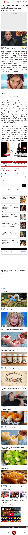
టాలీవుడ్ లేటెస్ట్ (7, 490)
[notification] (26, 1)
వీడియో (5, 503)
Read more (7, 154)
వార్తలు (2, 5)
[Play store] (23, 1)
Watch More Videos (7, 505)
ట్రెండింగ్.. (14, 171)
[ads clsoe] (27, 527)
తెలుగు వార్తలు (17, 168)
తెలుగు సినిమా (15, 5)
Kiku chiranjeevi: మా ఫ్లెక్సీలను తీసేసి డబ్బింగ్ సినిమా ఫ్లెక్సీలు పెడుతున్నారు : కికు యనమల (14, 499)
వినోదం (3, 171)
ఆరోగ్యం (22, 5)
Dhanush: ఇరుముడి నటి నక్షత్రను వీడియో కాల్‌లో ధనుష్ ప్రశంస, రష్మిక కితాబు (4, 499)
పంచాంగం (8, 5)
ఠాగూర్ (7, 47)
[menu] (2, 2)
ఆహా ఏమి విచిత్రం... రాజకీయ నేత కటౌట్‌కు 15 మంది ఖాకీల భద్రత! (13, 164)
